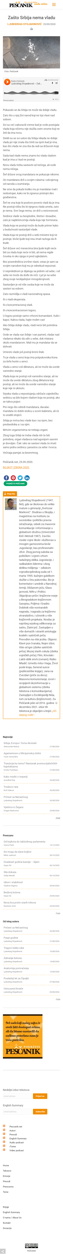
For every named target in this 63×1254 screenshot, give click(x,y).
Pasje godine (11, 937)
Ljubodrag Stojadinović (24, 24)
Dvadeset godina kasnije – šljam (21, 861)
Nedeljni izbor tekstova (16, 1089)
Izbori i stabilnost (13, 882)
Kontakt (7, 1223)
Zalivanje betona (13, 958)
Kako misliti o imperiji (16, 776)
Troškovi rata (11, 786)
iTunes (13, 1146)
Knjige (6, 1207)
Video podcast (17, 1150)
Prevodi (13, 1134)
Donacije (7, 1228)
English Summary (13, 1105)
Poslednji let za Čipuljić (16, 978)
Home (6, 1165)
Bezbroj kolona (12, 892)
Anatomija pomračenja (16, 968)
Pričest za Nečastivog (16, 797)
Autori (13, 1130)
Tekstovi (7, 1170)
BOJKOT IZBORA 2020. (16, 467)
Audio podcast (17, 1142)
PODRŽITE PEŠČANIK (15, 483)
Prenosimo (8, 1186)
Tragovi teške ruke (14, 947)
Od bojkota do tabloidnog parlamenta (24, 841)
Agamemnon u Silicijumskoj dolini (22, 753)
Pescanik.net (16, 1126)
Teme (5, 1192)
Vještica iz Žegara (13, 807)
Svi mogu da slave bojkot (17, 851)
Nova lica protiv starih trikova (20, 902)
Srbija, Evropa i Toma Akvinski (20, 743)
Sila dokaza (10, 872)
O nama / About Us (12, 1217)
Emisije (6, 1176)
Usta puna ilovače (13, 988)
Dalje (58, 818)
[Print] (31, 28)
